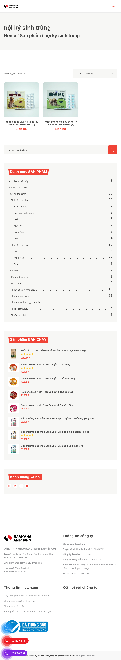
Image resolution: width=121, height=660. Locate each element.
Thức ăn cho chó (19, 200)
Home (10, 35)
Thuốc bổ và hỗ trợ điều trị (24, 289)
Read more (21, 101)
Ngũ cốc (18, 225)
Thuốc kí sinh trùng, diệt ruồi (25, 302)
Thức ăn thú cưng (17, 193)
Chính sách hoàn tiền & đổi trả (19, 600)
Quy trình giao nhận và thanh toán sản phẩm (26, 595)
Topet (16, 238)
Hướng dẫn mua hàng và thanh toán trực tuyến (28, 611)
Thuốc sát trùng (19, 308)
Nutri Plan (19, 231)
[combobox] (95, 73)
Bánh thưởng (20, 206)
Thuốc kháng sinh (20, 296)
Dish (16, 251)
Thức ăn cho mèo (20, 244)
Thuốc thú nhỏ (18, 315)
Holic (16, 219)
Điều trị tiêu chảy (19, 276)
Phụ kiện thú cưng (17, 187)
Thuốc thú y (14, 270)
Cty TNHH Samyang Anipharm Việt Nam (54, 655)
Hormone (16, 283)
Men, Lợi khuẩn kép (18, 181)
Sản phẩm (30, 35)
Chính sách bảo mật (14, 606)
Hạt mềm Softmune (24, 212)
